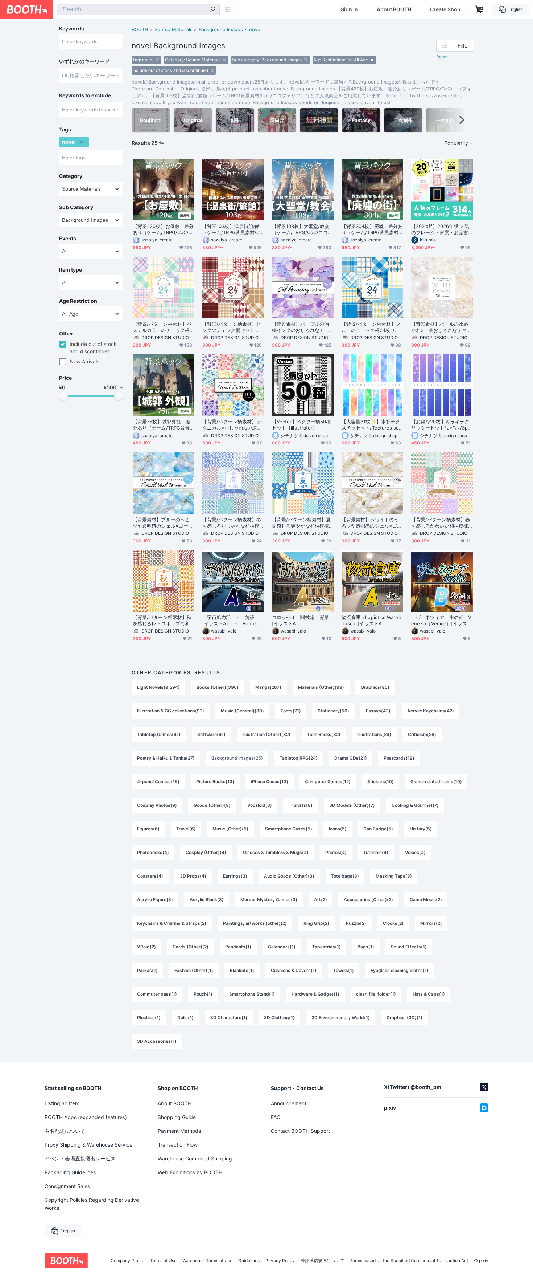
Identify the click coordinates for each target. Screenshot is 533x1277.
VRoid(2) (146, 946)
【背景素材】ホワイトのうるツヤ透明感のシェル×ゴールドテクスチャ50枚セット (372, 523)
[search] (212, 10)
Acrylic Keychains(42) (430, 710)
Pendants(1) (238, 946)
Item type (70, 269)
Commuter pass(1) (157, 994)
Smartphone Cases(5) (288, 828)
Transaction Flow (178, 1145)
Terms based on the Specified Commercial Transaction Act (409, 1260)
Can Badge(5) (378, 828)
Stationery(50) (333, 710)
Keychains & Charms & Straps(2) (171, 923)
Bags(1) (366, 946)
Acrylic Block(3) (207, 899)
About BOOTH (394, 9)
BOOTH (140, 29)
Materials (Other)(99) (321, 687)
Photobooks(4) (153, 852)
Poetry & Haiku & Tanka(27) (166, 758)
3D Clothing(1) (279, 1017)
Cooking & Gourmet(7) (415, 805)
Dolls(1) (185, 1017)
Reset (442, 57)
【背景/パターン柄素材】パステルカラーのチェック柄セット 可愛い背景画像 (162, 327)
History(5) (421, 828)
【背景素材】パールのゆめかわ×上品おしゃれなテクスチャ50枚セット (441, 327)
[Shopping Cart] (479, 9)
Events (67, 238)
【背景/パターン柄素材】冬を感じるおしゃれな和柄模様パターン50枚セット (231, 523)
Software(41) (211, 734)
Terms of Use (163, 1260)
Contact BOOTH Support (300, 1131)
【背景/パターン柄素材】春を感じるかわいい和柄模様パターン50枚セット (440, 523)
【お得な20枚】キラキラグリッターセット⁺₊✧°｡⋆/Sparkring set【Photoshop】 (441, 425)
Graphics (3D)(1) (404, 1017)
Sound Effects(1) (409, 946)
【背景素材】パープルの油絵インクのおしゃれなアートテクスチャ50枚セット (300, 327)
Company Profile (127, 1260)
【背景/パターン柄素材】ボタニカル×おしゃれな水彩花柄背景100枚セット (232, 425)
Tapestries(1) (326, 946)
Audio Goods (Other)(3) (289, 876)
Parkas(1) (147, 970)
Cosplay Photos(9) (157, 805)
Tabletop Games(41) (159, 734)
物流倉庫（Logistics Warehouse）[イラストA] (371, 620)
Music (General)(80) (242, 710)
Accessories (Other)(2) (368, 899)
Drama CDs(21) (350, 758)
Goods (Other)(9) (212, 805)
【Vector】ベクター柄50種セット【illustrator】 (301, 425)
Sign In (349, 9)
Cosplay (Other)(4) (206, 852)
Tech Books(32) (323, 734)
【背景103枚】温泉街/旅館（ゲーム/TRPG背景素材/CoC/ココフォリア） (232, 229)
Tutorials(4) (375, 852)
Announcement (288, 1103)
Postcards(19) (399, 758)
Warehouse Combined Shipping (195, 1158)
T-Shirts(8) (301, 805)
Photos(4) (336, 852)
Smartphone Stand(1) (252, 994)
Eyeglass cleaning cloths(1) (400, 970)
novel (255, 29)
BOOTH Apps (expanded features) (86, 1117)
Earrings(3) (235, 876)
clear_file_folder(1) (376, 994)
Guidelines (249, 1260)
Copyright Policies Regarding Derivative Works (92, 1204)
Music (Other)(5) (230, 828)
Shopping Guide (177, 1117)
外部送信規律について (322, 1260)
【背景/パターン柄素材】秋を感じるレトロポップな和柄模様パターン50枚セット (162, 620)
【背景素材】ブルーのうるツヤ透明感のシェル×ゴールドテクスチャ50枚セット (163, 523)
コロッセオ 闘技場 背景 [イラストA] (303, 620)
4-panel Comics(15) (158, 781)
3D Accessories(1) (157, 1041)
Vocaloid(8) (259, 805)
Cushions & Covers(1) (294, 970)
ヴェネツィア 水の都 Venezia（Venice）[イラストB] (441, 620)
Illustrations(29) (374, 734)
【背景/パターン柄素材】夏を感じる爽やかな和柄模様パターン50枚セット (301, 523)
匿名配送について (65, 1131)
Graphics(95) (375, 687)
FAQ (276, 1117)
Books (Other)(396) (218, 687)
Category (70, 176)
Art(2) (320, 899)
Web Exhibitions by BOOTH (190, 1172)
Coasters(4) (150, 876)
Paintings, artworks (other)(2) (255, 923)
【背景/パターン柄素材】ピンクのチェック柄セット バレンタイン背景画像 (231, 327)
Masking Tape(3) (394, 876)
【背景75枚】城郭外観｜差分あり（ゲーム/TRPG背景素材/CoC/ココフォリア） (161, 425)
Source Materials (173, 29)
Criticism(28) (422, 734)
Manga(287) (268, 687)
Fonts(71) (291, 710)
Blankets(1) (242, 970)
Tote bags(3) (345, 876)
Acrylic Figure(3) (155, 899)
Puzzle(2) (356, 923)
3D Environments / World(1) (340, 1017)
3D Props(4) (193, 876)
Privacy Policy (280, 1260)
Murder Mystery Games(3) (268, 899)
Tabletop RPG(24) (299, 758)
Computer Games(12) (328, 781)
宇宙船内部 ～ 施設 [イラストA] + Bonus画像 (231, 620)
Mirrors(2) (431, 923)
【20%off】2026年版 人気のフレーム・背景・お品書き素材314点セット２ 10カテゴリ (441, 229)
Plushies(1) (149, 1017)
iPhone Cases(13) (269, 781)
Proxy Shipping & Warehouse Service (88, 1145)
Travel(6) (186, 828)
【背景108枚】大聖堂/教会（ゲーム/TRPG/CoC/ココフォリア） (302, 229)
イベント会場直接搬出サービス (80, 1158)
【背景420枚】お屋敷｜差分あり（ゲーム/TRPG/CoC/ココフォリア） (163, 229)
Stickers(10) (380, 781)
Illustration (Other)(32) (266, 734)
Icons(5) (338, 828)
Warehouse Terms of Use (207, 1260)
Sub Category (76, 207)
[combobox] (138, 9)
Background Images (221, 29)
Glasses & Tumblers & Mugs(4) (276, 852)
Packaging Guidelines (70, 1172)
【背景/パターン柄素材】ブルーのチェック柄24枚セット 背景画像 (371, 327)
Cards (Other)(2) (190, 946)
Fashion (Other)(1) (193, 970)
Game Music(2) (426, 899)
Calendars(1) (282, 946)
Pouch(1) (203, 994)
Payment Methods (179, 1131)
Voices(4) (415, 852)
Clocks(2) (393, 923)
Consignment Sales (67, 1186)
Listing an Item (62, 1103)
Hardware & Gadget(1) (315, 994)
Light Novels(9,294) (158, 687)
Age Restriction (78, 301)
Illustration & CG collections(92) (170, 710)
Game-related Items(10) (436, 781)
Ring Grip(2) (316, 923)
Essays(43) (378, 710)
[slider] (63, 395)
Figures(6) (148, 828)
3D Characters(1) (228, 1017)
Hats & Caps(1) (429, 994)
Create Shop (445, 9)
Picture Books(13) (215, 781)
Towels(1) (343, 970)
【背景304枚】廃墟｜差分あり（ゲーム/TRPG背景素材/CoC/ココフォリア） (372, 229)
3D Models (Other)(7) (352, 805)
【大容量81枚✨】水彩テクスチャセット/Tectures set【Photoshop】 (371, 425)
